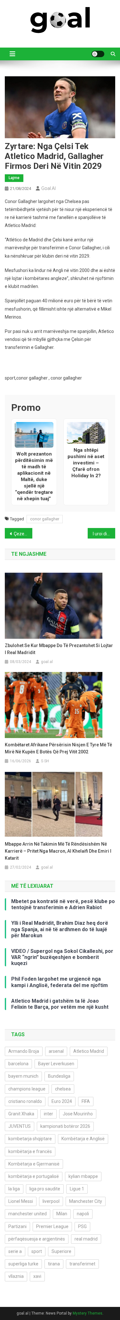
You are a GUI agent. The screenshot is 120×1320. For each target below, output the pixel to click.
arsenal (56, 1051)
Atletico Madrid (88, 1051)
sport (36, 1251)
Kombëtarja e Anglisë (83, 1138)
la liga (14, 1188)
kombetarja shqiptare (30, 1138)
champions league (26, 1088)
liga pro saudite (44, 1188)
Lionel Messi (20, 1201)
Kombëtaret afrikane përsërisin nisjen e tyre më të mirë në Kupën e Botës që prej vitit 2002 (58, 748)
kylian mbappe (83, 1176)
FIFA (86, 1101)
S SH (45, 761)
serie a (15, 1251)
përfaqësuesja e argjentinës (36, 1238)
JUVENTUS (19, 1126)
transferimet (82, 1263)
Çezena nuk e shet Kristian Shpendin (23, 533)
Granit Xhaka (21, 1113)
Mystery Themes (87, 1313)
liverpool (51, 1201)
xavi (37, 1276)
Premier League (52, 1226)
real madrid (86, 1238)
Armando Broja (23, 1051)
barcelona (18, 1063)
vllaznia (16, 1276)
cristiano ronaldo (25, 1101)
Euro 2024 (62, 1101)
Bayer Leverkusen (56, 1063)
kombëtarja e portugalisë (33, 1176)
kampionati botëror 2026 (65, 1126)
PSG (82, 1226)
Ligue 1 (77, 1188)
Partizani (17, 1226)
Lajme (14, 178)
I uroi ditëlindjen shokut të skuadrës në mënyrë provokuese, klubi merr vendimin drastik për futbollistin (104, 533)
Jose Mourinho (78, 1113)
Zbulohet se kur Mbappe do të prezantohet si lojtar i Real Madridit (59, 649)
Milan (61, 1213)
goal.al (48, 188)
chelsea (63, 1088)
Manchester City (85, 1201)
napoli (83, 1213)
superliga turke (23, 1263)
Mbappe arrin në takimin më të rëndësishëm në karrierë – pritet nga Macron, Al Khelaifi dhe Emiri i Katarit (58, 851)
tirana (54, 1263)
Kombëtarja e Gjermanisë (34, 1163)
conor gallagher (44, 519)
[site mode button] (98, 54)
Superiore (61, 1251)
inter (48, 1113)
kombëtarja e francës (30, 1151)
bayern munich (23, 1076)
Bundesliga (59, 1076)
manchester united (27, 1213)
